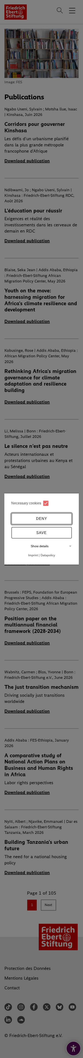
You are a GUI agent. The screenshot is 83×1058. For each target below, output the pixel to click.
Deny (41, 518)
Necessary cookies (26, 503)
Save (41, 533)
